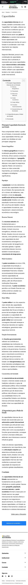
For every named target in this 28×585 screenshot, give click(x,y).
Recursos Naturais (15, 94)
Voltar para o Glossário (18, 514)
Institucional (5, 558)
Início (3, 12)
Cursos (4, 562)
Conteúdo (5, 567)
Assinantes (5, 553)
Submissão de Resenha (21, 580)
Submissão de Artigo (10, 580)
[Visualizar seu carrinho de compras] (25, 7)
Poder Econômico (15, 98)
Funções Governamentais (16, 105)
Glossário (8, 12)
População (15, 91)
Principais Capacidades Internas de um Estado (14, 84)
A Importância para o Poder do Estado (15, 115)
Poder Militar (15, 102)
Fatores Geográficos (15, 87)
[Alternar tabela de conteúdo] (22, 80)
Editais (3, 580)
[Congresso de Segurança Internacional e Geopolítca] (14, 2)
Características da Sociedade (17, 110)
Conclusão (10, 119)
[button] (3, 7)
